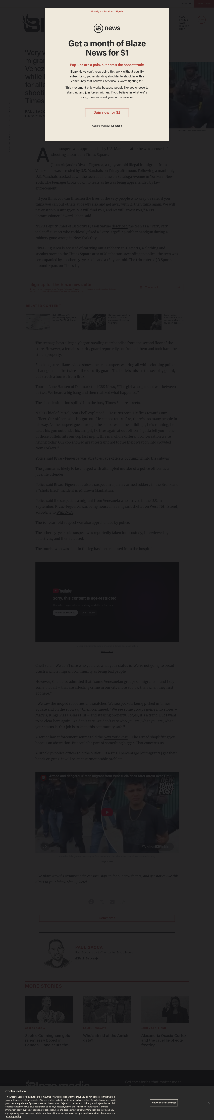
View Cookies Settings (163, 1103)
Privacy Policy (13, 1116)
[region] (107, 1103)
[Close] (208, 1102)
